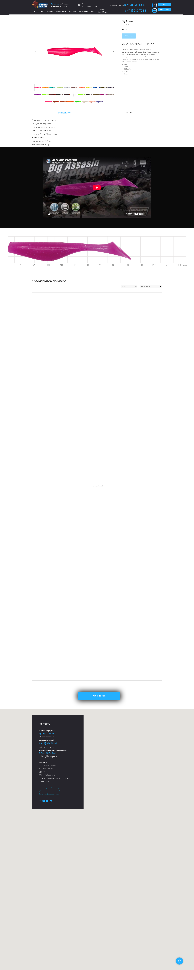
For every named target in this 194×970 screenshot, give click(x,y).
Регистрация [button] (164, 9)
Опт (41, 11)
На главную (99, 696)
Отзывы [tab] (129, 113)
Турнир (102, 9)
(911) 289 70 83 (48, 743)
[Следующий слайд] (113, 51)
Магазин (50, 11)
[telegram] (50, 800)
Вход (164, 4)
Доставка (72, 11)
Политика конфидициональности (49, 794)
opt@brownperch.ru (46, 747)
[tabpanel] (97, 131)
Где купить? (83, 11)
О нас (33, 11)
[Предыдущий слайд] (35, 51)
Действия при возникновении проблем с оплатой (53, 791)
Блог (93, 11)
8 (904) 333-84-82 (135, 5)
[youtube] (47, 800)
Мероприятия (61, 11)
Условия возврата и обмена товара (49, 788)
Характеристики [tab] (64, 113)
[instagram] (43, 800)
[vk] (40, 800)
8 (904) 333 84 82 (46, 734)
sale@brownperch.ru (46, 737)
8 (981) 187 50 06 (47, 753)
